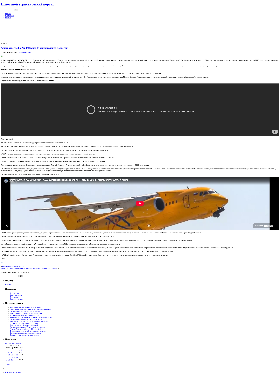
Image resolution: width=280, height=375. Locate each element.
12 (12, 355)
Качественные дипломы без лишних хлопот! (26, 313)
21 (17, 357)
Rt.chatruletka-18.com (13, 372)
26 (12, 360)
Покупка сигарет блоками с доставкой (24, 325)
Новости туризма (25, 52)
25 (9, 360)
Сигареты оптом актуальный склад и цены (26, 319)
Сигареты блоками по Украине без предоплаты (27, 327)
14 (17, 355)
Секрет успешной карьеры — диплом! (24, 323)
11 (9, 355)
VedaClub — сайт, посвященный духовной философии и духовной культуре (29, 268)
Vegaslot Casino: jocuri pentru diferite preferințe (26, 329)
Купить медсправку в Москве (13, 266)
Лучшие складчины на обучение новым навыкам (28, 331)
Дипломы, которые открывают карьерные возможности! (31, 317)
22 (20, 357)
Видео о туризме (16, 295)
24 (6, 360)
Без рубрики (14, 293)
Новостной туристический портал (27, 4)
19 (12, 357)
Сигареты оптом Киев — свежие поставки (26, 311)
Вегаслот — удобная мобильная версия (24, 335)
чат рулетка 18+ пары (13, 343)
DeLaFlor (8, 285)
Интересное (14, 297)
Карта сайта (9, 16)
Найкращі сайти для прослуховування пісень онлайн (29, 321)
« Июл (8, 364)
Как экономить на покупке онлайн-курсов (25, 333)
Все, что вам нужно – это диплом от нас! (25, 315)
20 (14, 357)
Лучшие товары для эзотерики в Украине (25, 307)
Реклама (8, 18)
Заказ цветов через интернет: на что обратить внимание (30, 309)
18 (9, 357)
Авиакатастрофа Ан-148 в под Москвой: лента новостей (34, 47)
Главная (8, 14)
